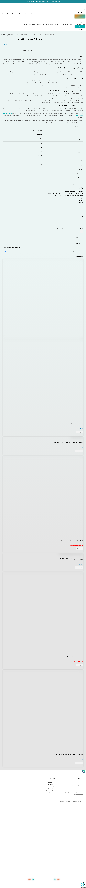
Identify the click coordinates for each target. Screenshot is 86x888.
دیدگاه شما (81, 202)
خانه (55, 34)
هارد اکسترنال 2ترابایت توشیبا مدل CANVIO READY (68, 442)
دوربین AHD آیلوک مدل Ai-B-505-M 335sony (71, 559)
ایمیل (82, 221)
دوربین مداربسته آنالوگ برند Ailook (22, 34)
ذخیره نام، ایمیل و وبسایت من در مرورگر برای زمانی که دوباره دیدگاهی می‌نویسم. (67, 228)
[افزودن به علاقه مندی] (81, 420)
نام (82, 216)
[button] (79, 451)
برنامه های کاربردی (80, 16)
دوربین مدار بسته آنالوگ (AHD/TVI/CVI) (38, 34)
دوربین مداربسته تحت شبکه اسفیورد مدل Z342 (70, 656)
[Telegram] (83, 774)
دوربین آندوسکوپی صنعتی (76, 423)
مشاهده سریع (78, 434)
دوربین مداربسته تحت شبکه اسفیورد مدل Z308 (70, 540)
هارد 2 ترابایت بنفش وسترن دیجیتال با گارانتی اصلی (69, 754)
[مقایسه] (81, 434)
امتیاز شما (81, 198)
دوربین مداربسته (50, 34)
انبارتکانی (80, 26)
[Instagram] (27, 774)
